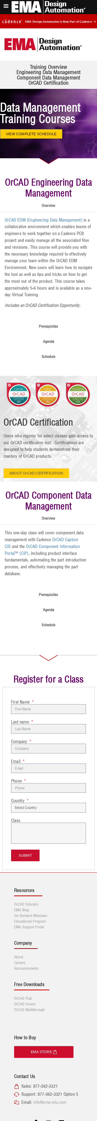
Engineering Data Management (48, 72)
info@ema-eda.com (49, 1102)
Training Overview (48, 67)
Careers (19, 962)
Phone (17, 781)
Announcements (26, 968)
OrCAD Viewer (25, 1004)
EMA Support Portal (29, 927)
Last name (20, 722)
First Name (21, 702)
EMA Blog (21, 910)
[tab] (48, 205)
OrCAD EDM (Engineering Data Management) (43, 220)
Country (18, 801)
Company (19, 741)
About (18, 957)
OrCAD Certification (48, 82)
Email (16, 761)
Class (15, 820)
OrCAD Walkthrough (29, 1009)
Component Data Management (48, 77)
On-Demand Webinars (31, 915)
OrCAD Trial (23, 998)
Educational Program (30, 921)
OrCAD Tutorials (26, 904)
